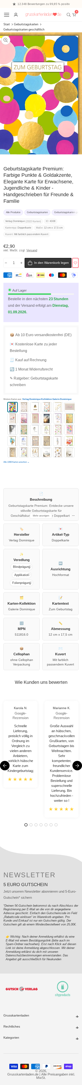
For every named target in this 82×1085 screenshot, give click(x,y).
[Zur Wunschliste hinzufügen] (75, 263)
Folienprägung (21, 583)
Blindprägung (21, 567)
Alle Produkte (13, 212)
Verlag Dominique (15, 221)
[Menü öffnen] (6, 14)
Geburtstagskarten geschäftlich (23, 29)
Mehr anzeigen (41, 515)
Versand (31, 250)
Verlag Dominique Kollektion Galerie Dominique (47, 399)
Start (6, 24)
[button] (77, 765)
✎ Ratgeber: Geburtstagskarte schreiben (34, 381)
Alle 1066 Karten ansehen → (16, 462)
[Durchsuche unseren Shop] (69, 15)
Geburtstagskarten (26, 24)
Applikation (21, 575)
